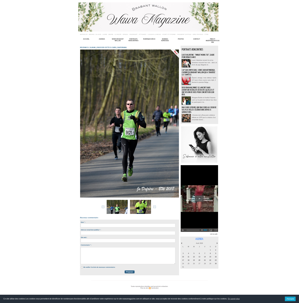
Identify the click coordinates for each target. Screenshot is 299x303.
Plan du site (144, 288)
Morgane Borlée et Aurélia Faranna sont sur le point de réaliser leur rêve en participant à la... (204, 100)
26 (194, 263)
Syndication (155, 288)
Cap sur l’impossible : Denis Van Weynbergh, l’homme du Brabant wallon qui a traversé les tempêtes (198, 72)
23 (216, 260)
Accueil (86, 39)
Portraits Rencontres (133, 39)
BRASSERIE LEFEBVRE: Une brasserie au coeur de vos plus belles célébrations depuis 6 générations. (199, 109)
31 (183, 267)
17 (183, 260)
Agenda (102, 39)
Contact (196, 39)
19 (194, 260)
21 (205, 260)
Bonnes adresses (165, 39)
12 (194, 257)
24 (183, 263)
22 (210, 260)
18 (188, 260)
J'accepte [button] (290, 299)
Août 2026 (199, 243)
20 (199, 260)
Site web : (84, 237)
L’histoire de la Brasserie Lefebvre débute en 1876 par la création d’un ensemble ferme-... (204, 117)
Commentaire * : (86, 245)
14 (205, 257)
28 (205, 263)
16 (216, 257)
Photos (181, 39)
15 (210, 257)
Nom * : (83, 222)
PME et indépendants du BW (212, 40)
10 (183, 257)
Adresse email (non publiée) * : (91, 230)
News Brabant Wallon (118, 39)
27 (199, 263)
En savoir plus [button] (234, 299)
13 (199, 257)
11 (188, 257)
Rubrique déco (149, 39)
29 (210, 263)
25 (188, 263)
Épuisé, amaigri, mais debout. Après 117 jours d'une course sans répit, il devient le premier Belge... (204, 80)
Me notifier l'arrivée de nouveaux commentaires (99, 267)
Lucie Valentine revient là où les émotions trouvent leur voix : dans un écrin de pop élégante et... (204, 62)
